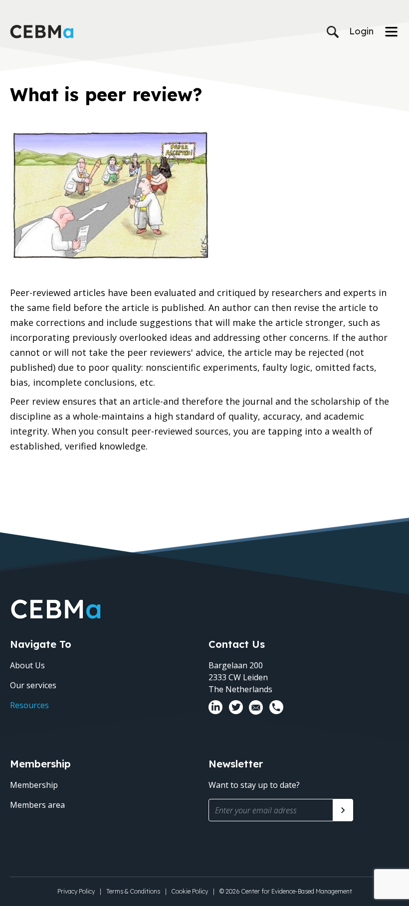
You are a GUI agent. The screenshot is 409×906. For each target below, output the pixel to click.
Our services (33, 685)
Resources (29, 705)
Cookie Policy (190, 891)
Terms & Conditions (133, 891)
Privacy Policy (76, 891)
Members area (37, 804)
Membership (34, 784)
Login (361, 31)
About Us (27, 665)
